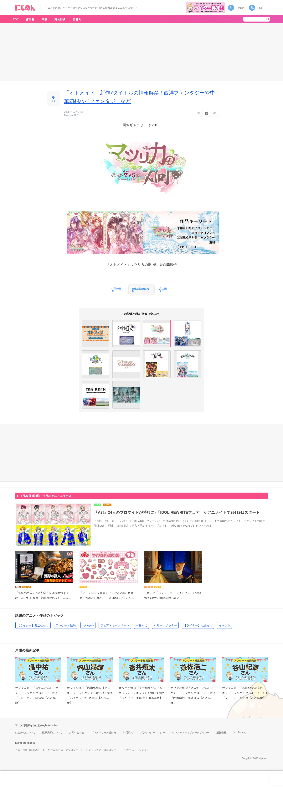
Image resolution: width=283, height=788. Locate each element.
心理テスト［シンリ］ (136, 749)
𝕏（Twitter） (240, 732)
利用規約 (128, 732)
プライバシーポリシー (152, 732)
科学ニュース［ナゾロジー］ (64, 749)
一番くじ (141, 625)
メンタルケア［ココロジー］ (102, 749)
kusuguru (21, 742)
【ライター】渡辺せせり (33, 625)
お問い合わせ (76, 732)
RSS (260, 8)
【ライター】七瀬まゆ (197, 625)
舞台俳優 (59, 19)
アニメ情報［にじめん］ (29, 749)
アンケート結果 (65, 625)
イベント (224, 625)
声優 (44, 19)
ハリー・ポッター (165, 625)
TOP (15, 19)
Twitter (240, 8)
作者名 (77, 19)
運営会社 (221, 732)
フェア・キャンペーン (114, 625)
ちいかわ (88, 625)
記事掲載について (52, 732)
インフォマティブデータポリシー (190, 732)
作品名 (30, 19)
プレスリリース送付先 (103, 732)
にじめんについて (25, 732)
